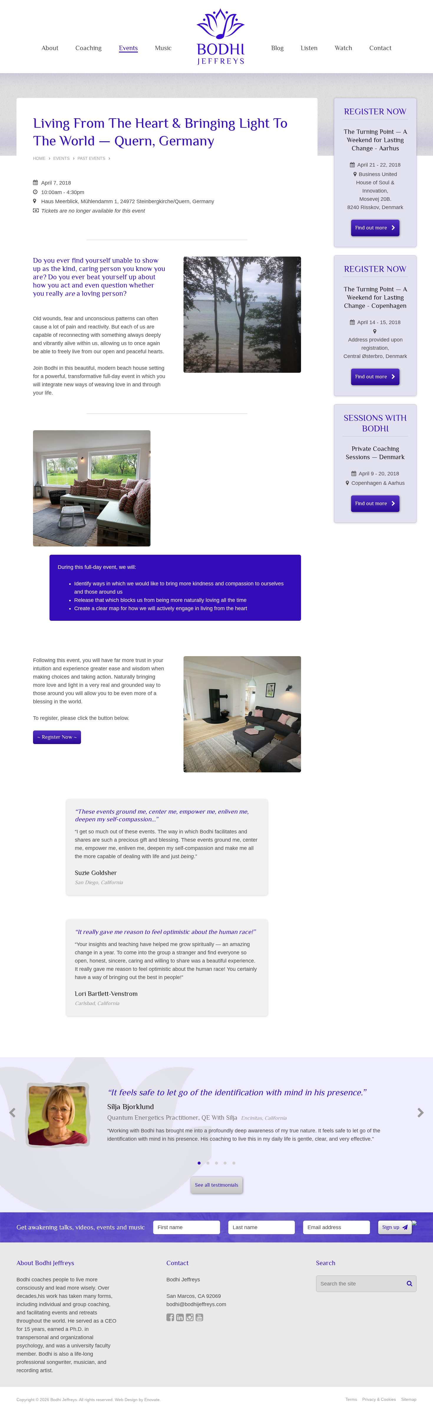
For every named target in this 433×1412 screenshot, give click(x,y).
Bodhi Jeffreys (220, 36)
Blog (277, 48)
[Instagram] (190, 1318)
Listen (309, 48)
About (50, 48)
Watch (343, 48)
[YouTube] (199, 1318)
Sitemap (409, 1399)
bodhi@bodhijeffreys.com (196, 1304)
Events (128, 48)
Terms (351, 1399)
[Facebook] (170, 1318)
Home (39, 158)
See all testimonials (216, 1185)
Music (163, 48)
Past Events (91, 158)
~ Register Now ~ (57, 737)
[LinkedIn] (180, 1318)
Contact (380, 48)
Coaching (88, 48)
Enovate (152, 1399)
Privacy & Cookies (379, 1399)
